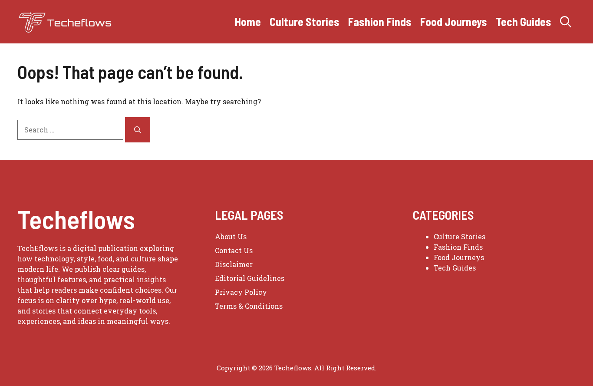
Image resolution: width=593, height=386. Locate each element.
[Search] (137, 129)
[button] (566, 21)
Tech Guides (523, 21)
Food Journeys (453, 21)
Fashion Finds (380, 21)
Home (248, 21)
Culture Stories (304, 21)
